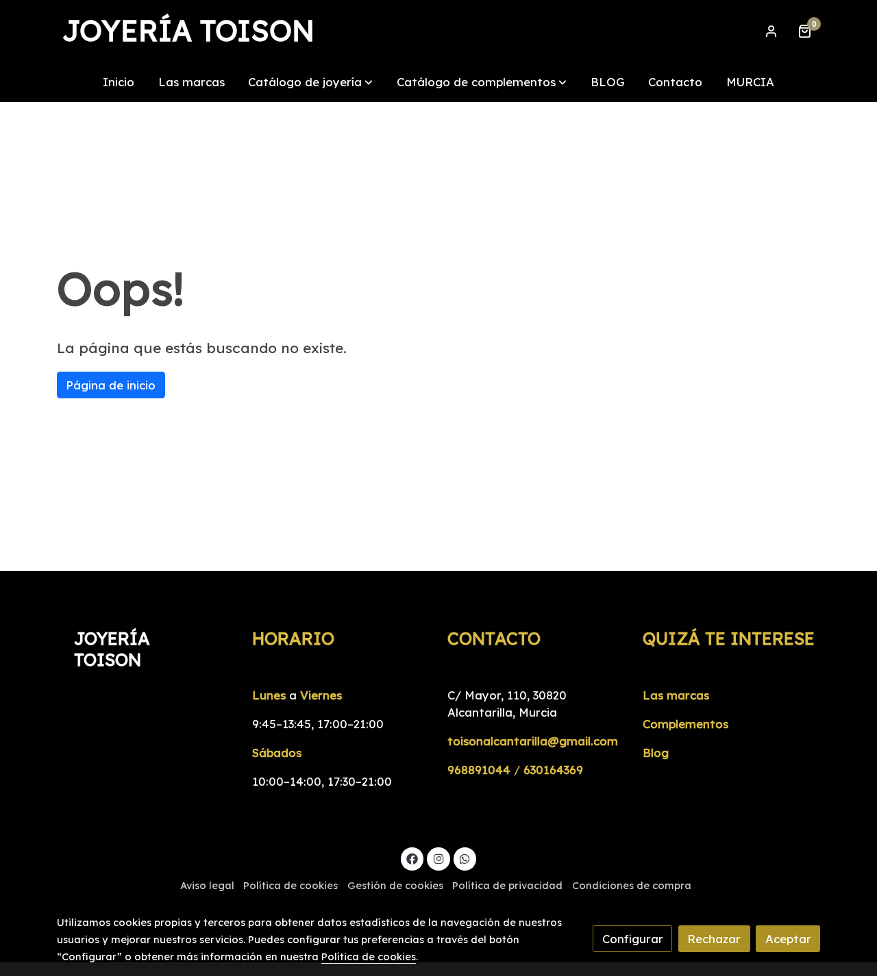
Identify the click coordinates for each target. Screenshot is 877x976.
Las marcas (676, 695)
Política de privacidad (507, 885)
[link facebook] (412, 858)
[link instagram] (438, 858)
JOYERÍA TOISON (188, 31)
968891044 (478, 769)
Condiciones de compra (631, 885)
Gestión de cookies (395, 885)
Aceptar (788, 939)
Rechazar (714, 939)
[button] (310, 82)
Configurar (632, 939)
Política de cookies (290, 885)
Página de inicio (111, 385)
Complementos (685, 724)
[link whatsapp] (465, 858)
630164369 (553, 769)
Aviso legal (207, 885)
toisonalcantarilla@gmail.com (532, 741)
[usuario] (771, 31)
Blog (656, 752)
